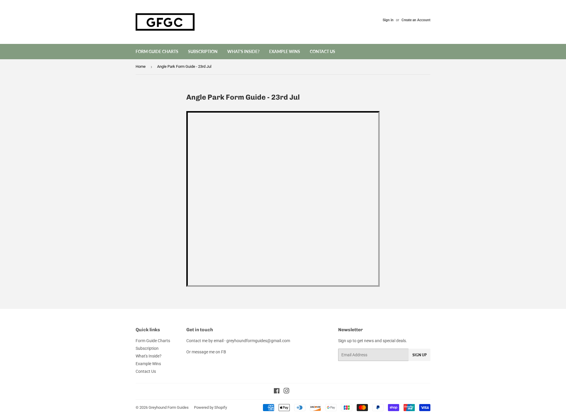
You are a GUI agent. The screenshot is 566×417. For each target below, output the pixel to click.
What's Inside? (243, 51)
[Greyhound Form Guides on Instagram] (286, 391)
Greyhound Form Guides (169, 407)
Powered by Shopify (210, 407)
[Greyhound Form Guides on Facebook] (277, 391)
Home (141, 66)
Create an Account (416, 20)
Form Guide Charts (157, 51)
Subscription (203, 51)
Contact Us (322, 51)
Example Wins (284, 51)
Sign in (388, 20)
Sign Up (419, 355)
